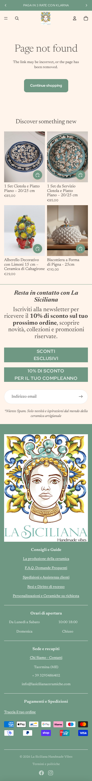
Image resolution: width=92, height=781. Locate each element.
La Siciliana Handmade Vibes (51, 756)
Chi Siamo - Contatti (46, 658)
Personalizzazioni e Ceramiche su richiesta (46, 596)
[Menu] (6, 18)
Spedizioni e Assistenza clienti (46, 577)
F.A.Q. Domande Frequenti (46, 568)
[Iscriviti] (81, 396)
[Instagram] (51, 773)
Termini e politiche (46, 764)
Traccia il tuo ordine (20, 712)
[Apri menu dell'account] (74, 18)
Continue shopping (46, 85)
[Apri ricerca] (16, 18)
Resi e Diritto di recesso (46, 587)
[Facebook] (41, 773)
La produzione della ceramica (46, 559)
